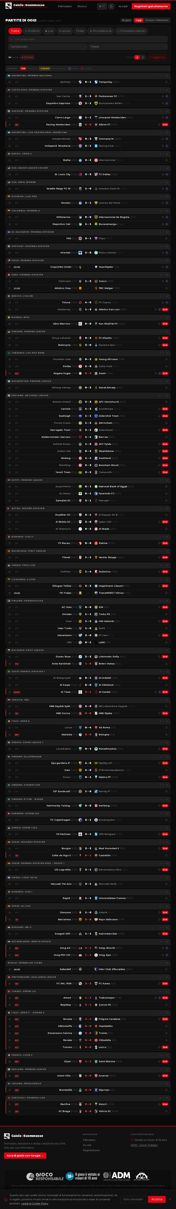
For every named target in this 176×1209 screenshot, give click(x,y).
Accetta (156, 1199)
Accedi (123, 6)
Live (50, 31)
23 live (28, 57)
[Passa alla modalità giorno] (111, 6)
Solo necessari (133, 1199)
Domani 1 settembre (156, 20)
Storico (82, 6)
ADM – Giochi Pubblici (144, 1145)
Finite (80, 31)
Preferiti (34, 31)
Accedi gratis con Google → (25, 1155)
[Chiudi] (170, 1199)
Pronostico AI (102, 31)
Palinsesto (65, 6)
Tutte (15, 31)
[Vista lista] (137, 57)
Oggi (139, 20)
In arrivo (64, 31)
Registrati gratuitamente (151, 6)
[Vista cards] (143, 57)
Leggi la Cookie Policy (34, 1203)
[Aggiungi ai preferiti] (167, 75)
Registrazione (91, 1150)
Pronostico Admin (132, 31)
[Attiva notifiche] (166, 82)
